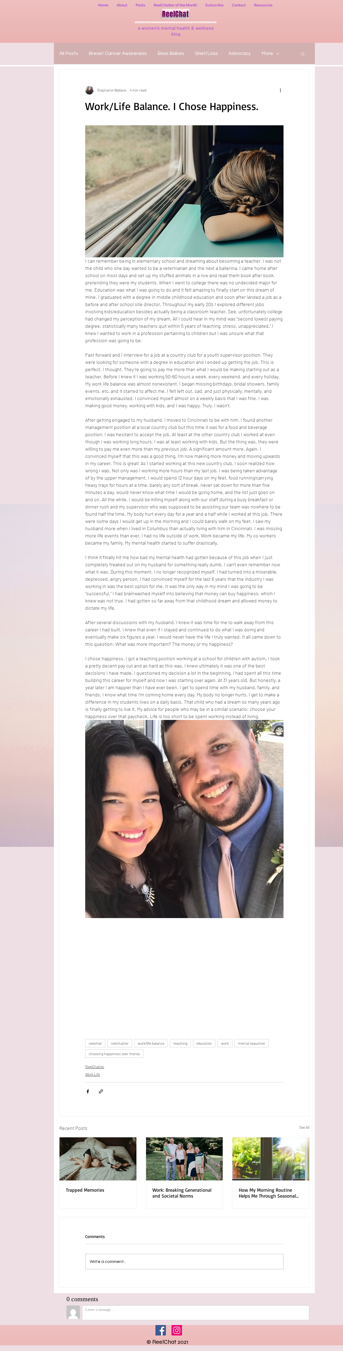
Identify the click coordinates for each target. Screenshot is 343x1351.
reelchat (95, 1043)
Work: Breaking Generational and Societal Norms (181, 1193)
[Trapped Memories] (97, 1158)
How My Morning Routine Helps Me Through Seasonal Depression (267, 1193)
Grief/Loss (206, 53)
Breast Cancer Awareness (118, 53)
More (267, 53)
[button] (302, 53)
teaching (180, 1043)
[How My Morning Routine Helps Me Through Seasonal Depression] (270, 1158)
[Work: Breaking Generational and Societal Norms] (184, 1158)
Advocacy (240, 53)
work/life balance (151, 1043)
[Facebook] (160, 1330)
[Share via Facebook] (87, 1091)
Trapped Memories (85, 1190)
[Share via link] (100, 1091)
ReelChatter (94, 1066)
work (225, 1043)
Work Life (92, 1074)
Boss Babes (171, 53)
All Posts (68, 53)
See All (304, 1127)
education (204, 1043)
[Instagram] (177, 1330)
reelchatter (120, 1043)
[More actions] (280, 90)
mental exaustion (251, 1043)
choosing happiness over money (114, 1053)
